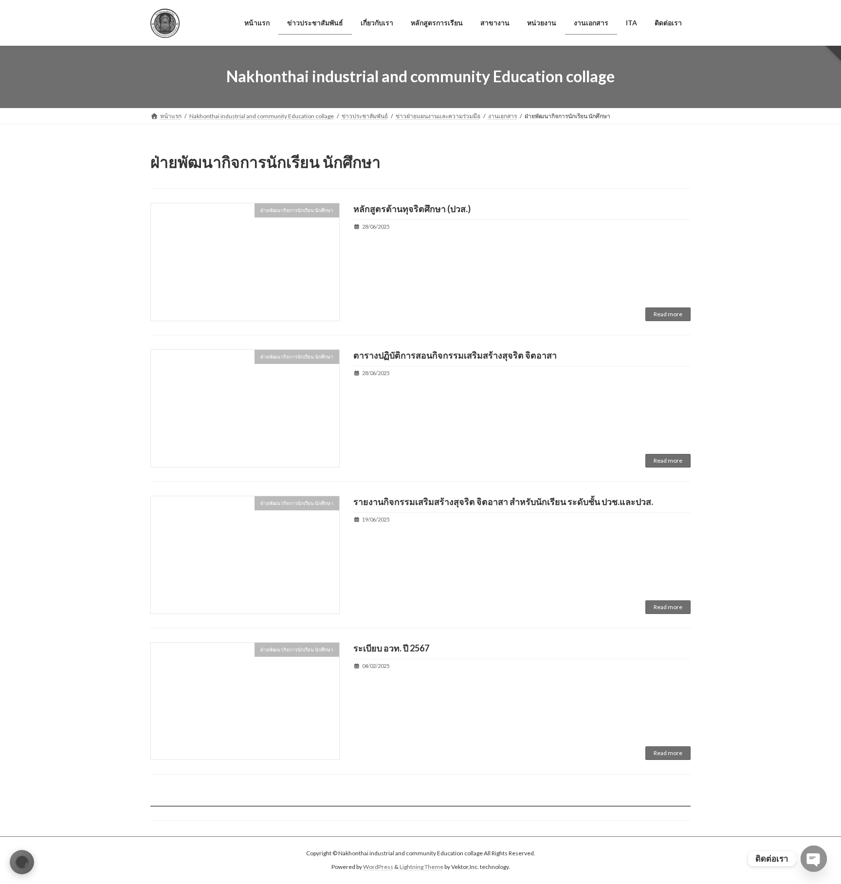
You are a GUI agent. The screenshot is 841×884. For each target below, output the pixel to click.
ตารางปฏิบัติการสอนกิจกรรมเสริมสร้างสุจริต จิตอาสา (455, 355)
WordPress (378, 867)
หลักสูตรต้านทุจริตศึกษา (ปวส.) (412, 208)
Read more (668, 314)
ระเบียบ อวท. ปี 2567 (391, 648)
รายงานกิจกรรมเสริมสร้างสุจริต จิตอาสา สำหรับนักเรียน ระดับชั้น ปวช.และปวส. (503, 501)
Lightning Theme (421, 867)
